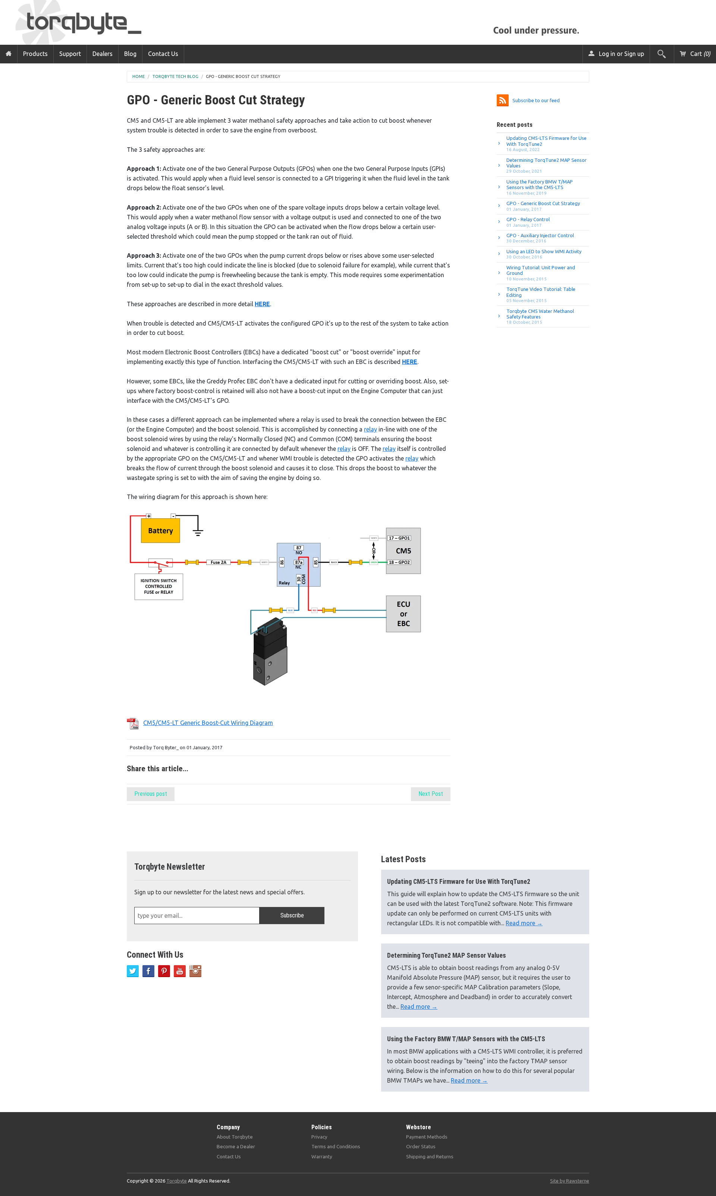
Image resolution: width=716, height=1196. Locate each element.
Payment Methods (427, 1137)
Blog (130, 53)
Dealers (102, 53)
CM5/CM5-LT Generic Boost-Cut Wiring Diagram (208, 722)
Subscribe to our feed (536, 100)
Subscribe (292, 915)
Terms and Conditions (335, 1146)
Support (70, 53)
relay (370, 429)
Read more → (524, 923)
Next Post (430, 793)
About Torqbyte (235, 1137)
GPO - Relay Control (528, 222)
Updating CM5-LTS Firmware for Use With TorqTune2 (546, 143)
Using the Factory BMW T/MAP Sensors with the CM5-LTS (539, 187)
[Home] (8, 54)
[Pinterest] (164, 971)
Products (35, 53)
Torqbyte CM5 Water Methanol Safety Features (540, 316)
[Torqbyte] (91, 21)
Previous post (150, 793)
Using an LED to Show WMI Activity (543, 254)
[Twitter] (133, 971)
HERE (262, 304)
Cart (699, 53)
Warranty (321, 1156)
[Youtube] (180, 971)
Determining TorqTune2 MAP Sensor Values (546, 165)
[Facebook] (148, 971)
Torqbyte (176, 1180)
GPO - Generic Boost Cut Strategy (243, 77)
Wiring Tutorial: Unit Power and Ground (540, 273)
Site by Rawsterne (569, 1180)
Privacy (319, 1137)
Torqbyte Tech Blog (175, 77)
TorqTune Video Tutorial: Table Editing (540, 294)
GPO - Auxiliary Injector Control (540, 238)
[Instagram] (195, 971)
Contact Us (163, 53)
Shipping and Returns (429, 1156)
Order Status (421, 1146)
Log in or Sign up (620, 53)
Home (138, 77)
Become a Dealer (236, 1146)
